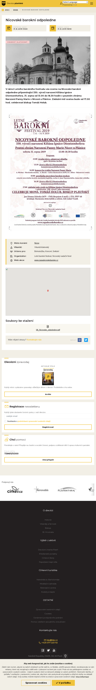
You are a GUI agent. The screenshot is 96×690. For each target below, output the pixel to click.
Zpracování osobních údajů (48, 609)
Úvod (15, 10)
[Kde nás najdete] (65, 656)
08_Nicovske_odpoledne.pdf (48, 330)
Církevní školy (48, 558)
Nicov (36, 243)
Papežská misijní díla (48, 562)
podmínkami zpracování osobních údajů (34, 421)
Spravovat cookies (36, 682)
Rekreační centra (48, 588)
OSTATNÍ (48, 600)
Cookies (48, 613)
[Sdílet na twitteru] (86, 340)
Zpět (7, 10)
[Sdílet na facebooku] (79, 340)
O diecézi (48, 510)
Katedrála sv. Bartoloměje (48, 579)
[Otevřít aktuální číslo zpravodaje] (48, 376)
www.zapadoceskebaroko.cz (46, 260)
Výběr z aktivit (48, 540)
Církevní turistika (48, 570)
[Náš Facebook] (43, 650)
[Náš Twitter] (48, 650)
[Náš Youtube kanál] (54, 650)
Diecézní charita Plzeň (48, 550)
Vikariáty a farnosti (48, 524)
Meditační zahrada (48, 584)
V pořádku (64, 682)
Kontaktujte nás (33, 340)
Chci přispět (48, 460)
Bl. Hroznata (48, 532)
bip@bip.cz (52, 640)
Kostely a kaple (48, 592)
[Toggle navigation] (91, 3)
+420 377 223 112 (49, 643)
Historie (48, 520)
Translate (81, 5)
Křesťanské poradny (48, 554)
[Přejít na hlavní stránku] (12, 3)
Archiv (48, 394)
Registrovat (48, 427)
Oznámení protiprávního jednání (48, 618)
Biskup (48, 528)
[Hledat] (61, 3)
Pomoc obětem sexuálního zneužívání (48, 622)
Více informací (82, 677)
